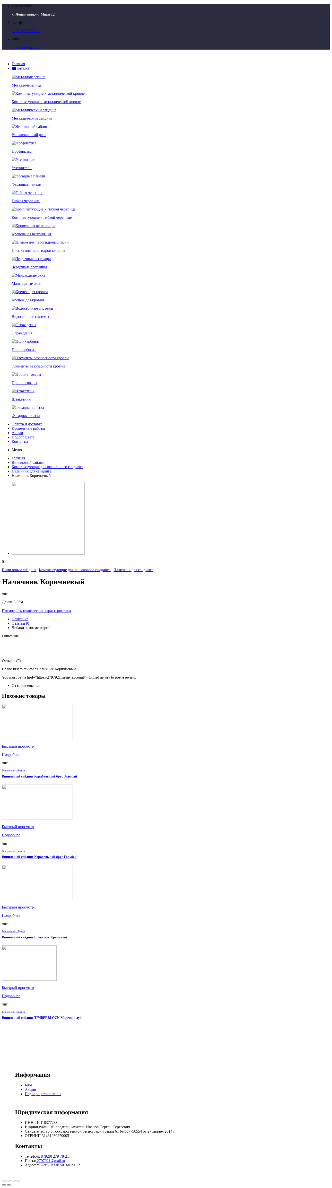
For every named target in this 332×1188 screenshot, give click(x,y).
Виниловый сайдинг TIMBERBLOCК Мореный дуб (41, 1018)
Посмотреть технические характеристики (36, 611)
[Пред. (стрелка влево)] (4, 1185)
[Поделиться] (9, 1180)
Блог (29, 1085)
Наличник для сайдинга (32, 471)
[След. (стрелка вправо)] (9, 1185)
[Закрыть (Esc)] (4, 1180)
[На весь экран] (14, 1180)
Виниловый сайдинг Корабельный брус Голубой (39, 857)
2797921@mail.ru (26, 47)
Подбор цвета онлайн (43, 1094)
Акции (30, 1089)
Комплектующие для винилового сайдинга (47, 467)
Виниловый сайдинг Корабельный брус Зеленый (39, 776)
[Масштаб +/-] (18, 1180)
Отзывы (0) (21, 623)
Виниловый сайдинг (29, 462)
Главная (18, 458)
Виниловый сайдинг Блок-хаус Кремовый (34, 937)
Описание (20, 619)
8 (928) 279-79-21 (26, 31)
